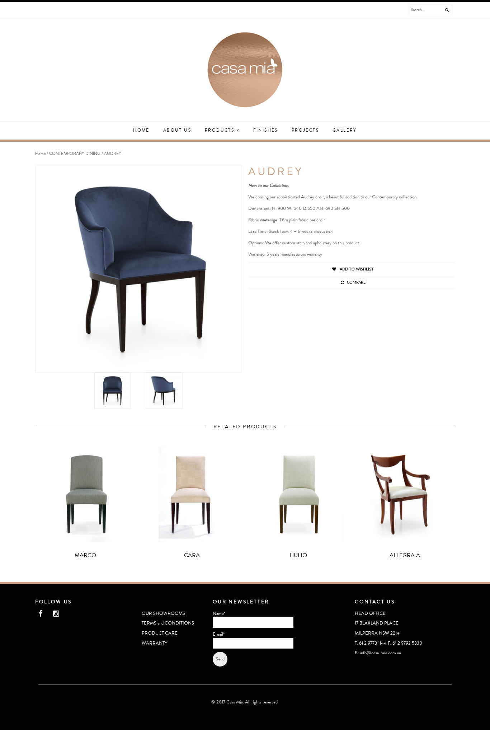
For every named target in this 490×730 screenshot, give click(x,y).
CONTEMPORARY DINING (74, 154)
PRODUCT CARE (160, 633)
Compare (356, 282)
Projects (305, 130)
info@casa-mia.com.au (380, 653)
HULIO (298, 555)
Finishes (265, 130)
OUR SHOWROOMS (163, 613)
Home (141, 130)
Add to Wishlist (356, 269)
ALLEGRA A (405, 555)
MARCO (85, 555)
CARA (192, 555)
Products (220, 130)
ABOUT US (177, 130)
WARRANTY (154, 643)
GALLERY (345, 130)
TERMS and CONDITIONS (168, 623)
